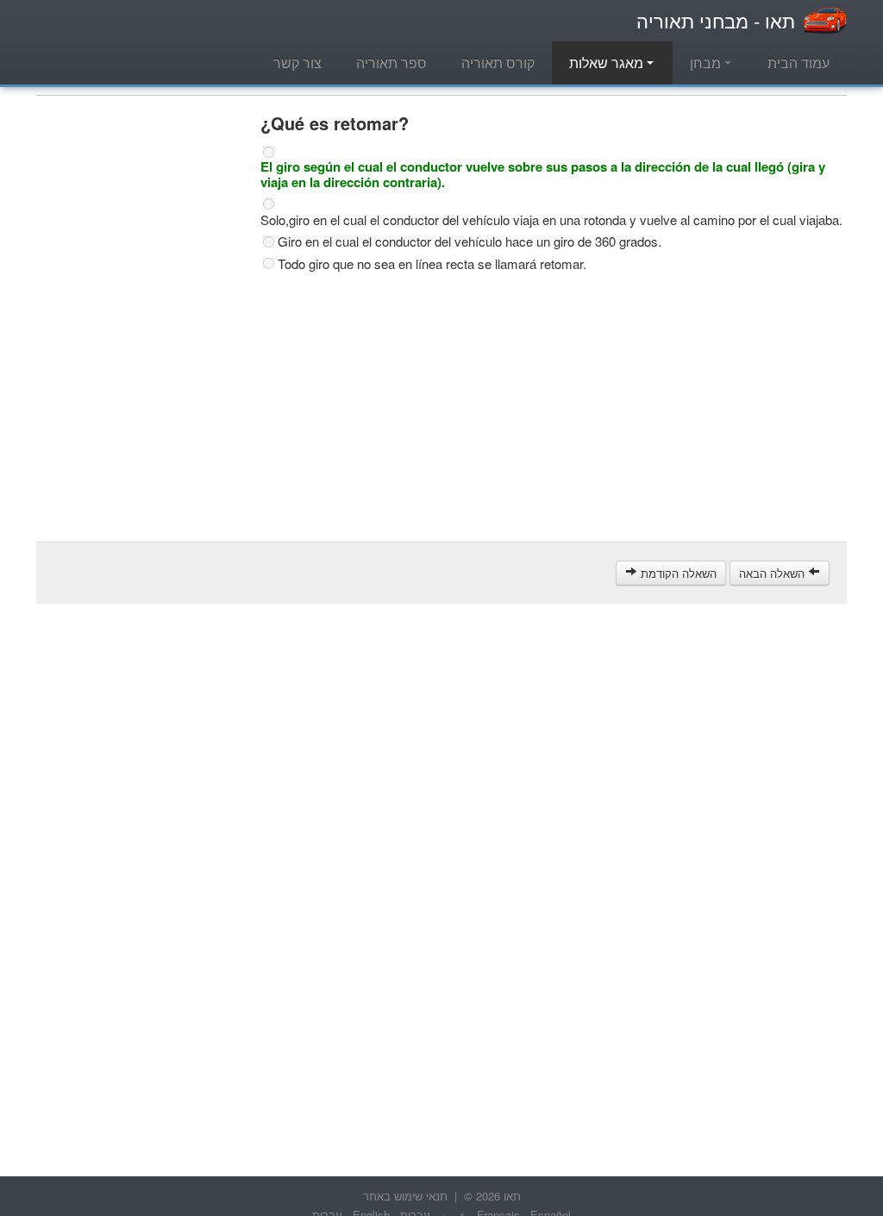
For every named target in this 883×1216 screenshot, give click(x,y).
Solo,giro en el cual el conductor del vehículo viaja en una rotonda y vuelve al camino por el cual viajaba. (551, 220)
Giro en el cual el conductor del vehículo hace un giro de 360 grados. (469, 241)
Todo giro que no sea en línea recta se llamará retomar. (432, 264)
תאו (715, 20)
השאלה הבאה (773, 573)
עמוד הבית (798, 62)
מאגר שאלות (608, 62)
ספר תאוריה (391, 62)
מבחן (707, 62)
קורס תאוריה (498, 62)
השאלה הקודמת (677, 573)
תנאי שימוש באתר (405, 1196)
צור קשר (297, 62)
